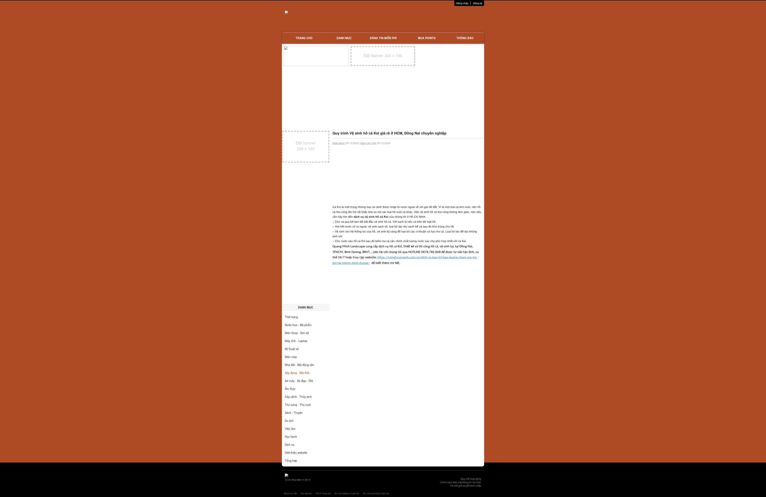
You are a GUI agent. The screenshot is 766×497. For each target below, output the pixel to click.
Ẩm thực (290, 389)
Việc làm (290, 429)
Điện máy (291, 357)
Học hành (291, 437)
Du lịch (289, 421)
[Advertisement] (425, 19)
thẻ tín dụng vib (323, 493)
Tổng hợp (291, 460)
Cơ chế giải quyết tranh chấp (465, 485)
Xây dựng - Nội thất (297, 373)
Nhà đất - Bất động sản (299, 365)
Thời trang (291, 317)
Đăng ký (477, 3)
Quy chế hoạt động (471, 478)
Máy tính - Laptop (296, 341)
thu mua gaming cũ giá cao (376, 493)
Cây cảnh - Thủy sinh (298, 397)
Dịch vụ (289, 445)
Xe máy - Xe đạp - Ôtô (299, 381)
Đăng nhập (462, 3)
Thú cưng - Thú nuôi (298, 405)
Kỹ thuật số (292, 349)
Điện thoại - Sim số (297, 333)
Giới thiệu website (296, 453)
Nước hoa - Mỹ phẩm (298, 325)
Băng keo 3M (290, 493)
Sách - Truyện (294, 413)
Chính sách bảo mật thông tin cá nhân (460, 482)
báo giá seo (306, 493)
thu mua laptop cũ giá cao (347, 493)
